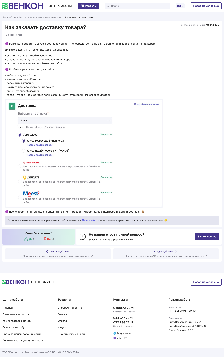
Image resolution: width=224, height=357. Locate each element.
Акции (62, 327)
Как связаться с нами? (16, 320)
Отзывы (62, 314)
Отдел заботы (90, 220)
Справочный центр (70, 307)
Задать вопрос (207, 236)
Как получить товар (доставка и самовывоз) (40, 17)
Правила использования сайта (21, 334)
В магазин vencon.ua (15, 314)
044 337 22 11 (123, 318)
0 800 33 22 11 (123, 308)
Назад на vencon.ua (206, 5)
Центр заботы (9, 17)
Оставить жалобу (13, 327)
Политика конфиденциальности (22, 340)
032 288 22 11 (123, 322)
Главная (7, 307)
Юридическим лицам (71, 334)
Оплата (62, 320)
